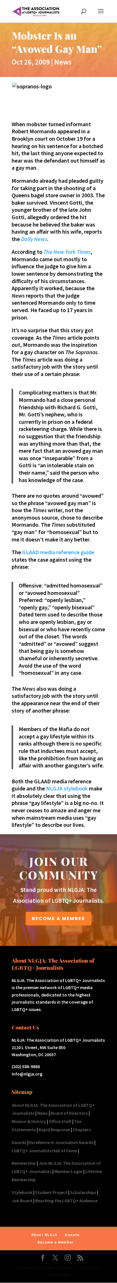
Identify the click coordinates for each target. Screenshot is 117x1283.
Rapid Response (54, 1129)
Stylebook (22, 1192)
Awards (19, 1142)
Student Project (51, 1192)
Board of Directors (69, 1113)
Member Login (68, 1171)
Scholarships (83, 1192)
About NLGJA (44, 1234)
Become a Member (55, 1242)
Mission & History (29, 1121)
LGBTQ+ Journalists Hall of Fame (44, 1150)
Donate (72, 1234)
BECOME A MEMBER (58, 918)
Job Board (22, 1200)
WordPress (58, 1274)
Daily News (34, 238)
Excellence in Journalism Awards (61, 1142)
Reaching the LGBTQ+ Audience (66, 1200)
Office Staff (60, 1121)
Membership (24, 1163)
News (63, 62)
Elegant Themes (58, 1267)
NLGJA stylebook (67, 788)
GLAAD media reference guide (58, 552)
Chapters (82, 1129)
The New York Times (67, 251)
